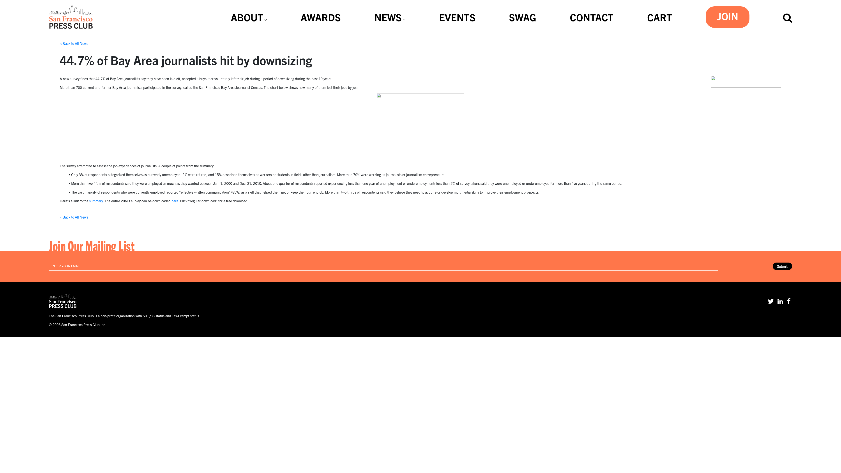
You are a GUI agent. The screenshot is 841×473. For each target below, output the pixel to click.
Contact (591, 17)
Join (727, 16)
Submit (782, 266)
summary (96, 201)
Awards (321, 17)
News (388, 17)
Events (457, 17)
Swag (522, 17)
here (174, 201)
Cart (659, 17)
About (247, 17)
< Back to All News (74, 43)
